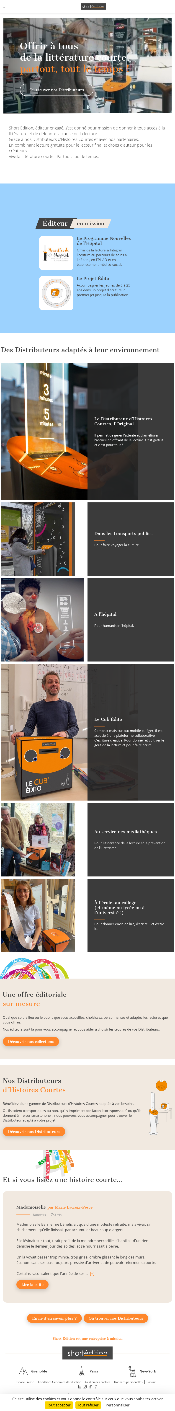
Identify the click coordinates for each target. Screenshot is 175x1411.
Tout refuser (88, 1405)
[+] (92, 1273)
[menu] (5, 6)
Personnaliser (118, 1405)
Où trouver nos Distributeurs (56, 90)
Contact (151, 1382)
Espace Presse (25, 1382)
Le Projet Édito (93, 278)
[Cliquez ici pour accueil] (87, 1352)
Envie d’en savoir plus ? (54, 1318)
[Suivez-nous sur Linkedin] (79, 1386)
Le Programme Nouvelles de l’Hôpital (104, 241)
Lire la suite (32, 1284)
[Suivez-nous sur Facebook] (96, 1386)
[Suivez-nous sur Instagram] (85, 1386)
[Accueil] (93, 6)
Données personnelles (128, 1382)
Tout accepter (59, 1405)
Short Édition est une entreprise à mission (87, 1338)
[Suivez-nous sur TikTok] (90, 1386)
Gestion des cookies (97, 1382)
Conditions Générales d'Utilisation (59, 1382)
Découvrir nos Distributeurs (34, 1131)
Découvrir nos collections (31, 1041)
